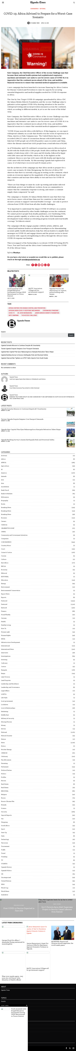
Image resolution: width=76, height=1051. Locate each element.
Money (3, 725)
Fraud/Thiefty (5, 614)
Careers (3, 521)
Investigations (5, 656)
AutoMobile (5, 487)
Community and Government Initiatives (14, 535)
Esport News (5, 594)
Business (4, 518)
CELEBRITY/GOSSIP (7, 528)
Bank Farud (5, 490)
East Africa (4, 563)
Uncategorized (6, 877)
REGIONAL (4, 791)
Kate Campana (13, 315)
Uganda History (6, 867)
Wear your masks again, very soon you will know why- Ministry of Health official (12, 978)
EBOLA (3, 566)
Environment (5, 587)
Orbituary (4, 756)
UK (2, 874)
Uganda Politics (6, 870)
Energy (3, 583)
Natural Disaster (6, 736)
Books (3, 504)
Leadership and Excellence (10, 684)
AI (2, 469)
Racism (3, 780)
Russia (3, 798)
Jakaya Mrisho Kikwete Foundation (47, 313)
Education (4, 580)
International (5, 646)
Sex (2, 819)
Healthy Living (6, 625)
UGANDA (4, 863)
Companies (5, 538)
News (3, 742)
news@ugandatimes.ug (31, 259)
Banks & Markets (6, 493)
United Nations (6, 881)
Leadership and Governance (10, 687)
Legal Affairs (5, 691)
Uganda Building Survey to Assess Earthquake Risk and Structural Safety (24, 355)
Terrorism (4, 843)
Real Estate (4, 784)
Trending (4, 857)
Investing (4, 659)
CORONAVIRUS (34, 8)
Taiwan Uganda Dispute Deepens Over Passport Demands (20, 349)
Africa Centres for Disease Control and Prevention (27, 308)
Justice (3, 666)
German (3, 618)
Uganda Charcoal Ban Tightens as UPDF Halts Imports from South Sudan (24, 358)
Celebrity (4, 525)
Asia (2, 483)
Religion (4, 794)
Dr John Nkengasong (24, 313)
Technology (5, 839)
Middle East (5, 715)
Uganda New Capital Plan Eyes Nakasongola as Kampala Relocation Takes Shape (27, 352)
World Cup (4, 888)
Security (4, 812)
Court (3, 549)
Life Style (4, 697)
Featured (4, 601)
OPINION (4, 753)
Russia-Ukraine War (7, 801)
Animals (3, 476)
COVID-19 (11, 313)
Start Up (4, 832)
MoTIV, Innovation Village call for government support (36, 290)
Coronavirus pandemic (50, 310)
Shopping (4, 822)
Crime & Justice (6, 552)
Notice (3, 746)
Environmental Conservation (10, 590)
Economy (4, 570)
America (4, 473)
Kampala (4, 670)
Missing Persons (6, 722)
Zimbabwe (4, 895)
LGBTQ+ (4, 694)
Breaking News (6, 507)
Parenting (4, 763)
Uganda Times (36, 23)
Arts (2, 480)
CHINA (3, 532)
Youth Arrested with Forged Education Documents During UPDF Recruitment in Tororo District (16, 292)
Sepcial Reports (6, 815)
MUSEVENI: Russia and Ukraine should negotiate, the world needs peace (62, 943)
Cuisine (3, 556)
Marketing (4, 711)
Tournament (5, 846)
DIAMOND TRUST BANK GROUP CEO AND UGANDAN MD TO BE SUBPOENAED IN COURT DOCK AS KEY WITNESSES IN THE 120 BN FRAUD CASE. (42, 397)
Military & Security (7, 718)
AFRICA (3, 462)
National (4, 732)
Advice (3, 459)
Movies (3, 729)
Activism (4, 455)
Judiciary (4, 663)
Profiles (3, 777)
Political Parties (6, 770)
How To (3, 628)
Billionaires (5, 497)
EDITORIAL (43, 8)
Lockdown (4, 704)
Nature (3, 739)
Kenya (3, 673)
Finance (3, 611)
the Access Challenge (29, 315)
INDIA (3, 639)
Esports (3, 597)
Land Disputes (6, 680)
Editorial (4, 573)
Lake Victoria (5, 677)
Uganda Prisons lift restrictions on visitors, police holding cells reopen (58, 291)
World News (5, 891)
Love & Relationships (8, 708)
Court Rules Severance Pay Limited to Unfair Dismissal (24, 388)
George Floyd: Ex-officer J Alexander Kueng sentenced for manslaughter (13, 942)
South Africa (5, 825)
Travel (3, 853)
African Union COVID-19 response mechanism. (24, 310)
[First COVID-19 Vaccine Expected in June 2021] (19, 908)
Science (3, 808)
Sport (3, 829)
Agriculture (5, 466)
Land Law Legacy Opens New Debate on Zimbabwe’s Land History (28, 379)
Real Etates (4, 787)
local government (7, 701)
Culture (3, 559)
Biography (4, 500)
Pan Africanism (6, 760)
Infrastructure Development (10, 642)
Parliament (4, 767)
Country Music (6, 545)
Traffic (3, 850)
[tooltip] (32, 265)
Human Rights (6, 635)
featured (4, 608)
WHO (3, 884)
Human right (5, 632)
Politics (3, 774)
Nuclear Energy (6, 749)
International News (7, 649)
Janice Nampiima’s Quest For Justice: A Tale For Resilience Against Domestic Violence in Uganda (37, 946)
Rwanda (3, 805)
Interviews (4, 653)
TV (2, 860)
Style (2, 836)
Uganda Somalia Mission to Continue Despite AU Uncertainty (20, 345)
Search (3, 332)
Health (3, 621)
